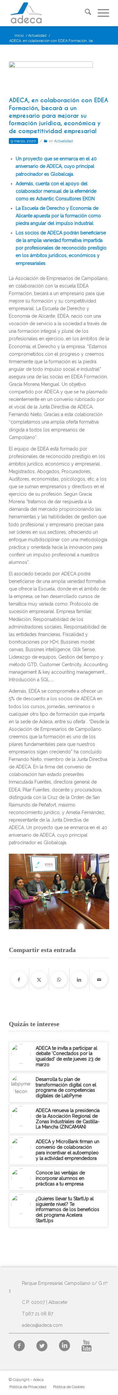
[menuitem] (84, 13)
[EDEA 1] (51, 77)
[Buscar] (84, 13)
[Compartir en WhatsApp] (59, 979)
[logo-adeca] (49, 13)
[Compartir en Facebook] (19, 979)
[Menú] (100, 13)
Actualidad (63, 141)
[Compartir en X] (39, 979)
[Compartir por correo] (99, 979)
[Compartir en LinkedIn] (79, 979)
